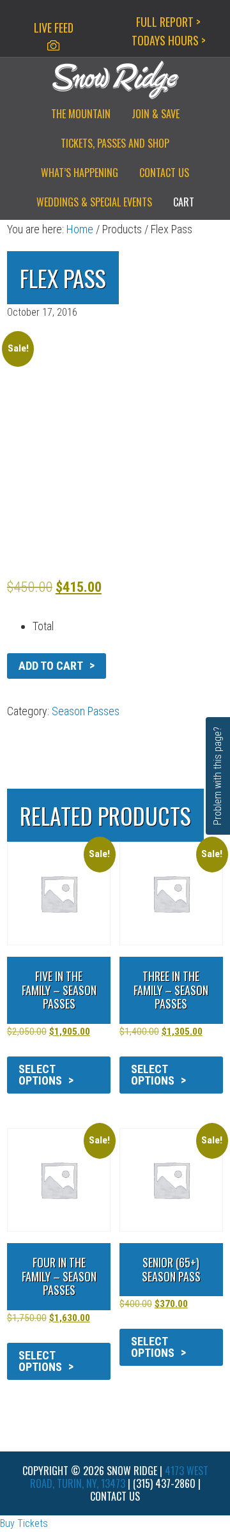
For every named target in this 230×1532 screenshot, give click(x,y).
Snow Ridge (115, 80)
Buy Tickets (24, 1523)
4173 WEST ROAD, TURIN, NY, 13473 (119, 1477)
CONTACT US (115, 1496)
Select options (40, 1074)
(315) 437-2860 (164, 1483)
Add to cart (51, 665)
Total (43, 626)
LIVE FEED (53, 27)
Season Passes (85, 711)
